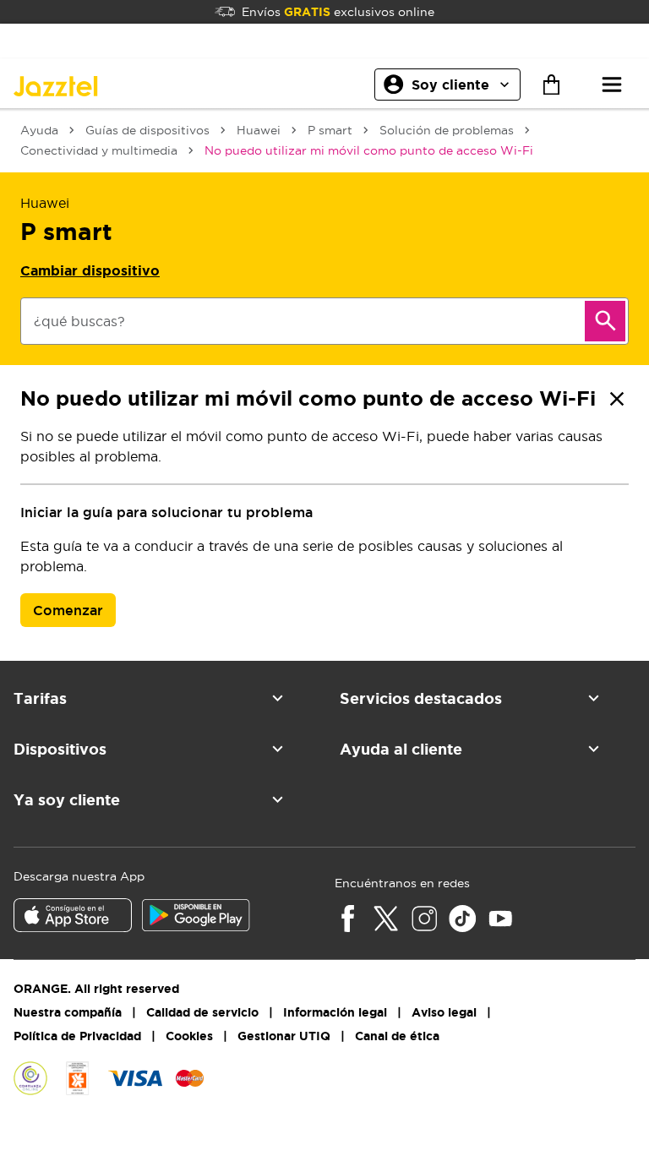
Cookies (189, 1036)
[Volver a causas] (617, 399)
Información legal (335, 1012)
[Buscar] (605, 321)
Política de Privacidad (77, 1036)
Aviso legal (444, 1012)
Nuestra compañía (68, 1012)
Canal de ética (397, 1036)
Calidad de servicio (202, 1012)
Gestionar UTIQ (283, 1036)
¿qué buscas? (79, 321)
